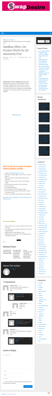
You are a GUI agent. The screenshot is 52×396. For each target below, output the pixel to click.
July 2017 (41, 260)
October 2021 (42, 181)
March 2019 (42, 223)
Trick (40, 337)
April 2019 (41, 221)
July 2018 (41, 235)
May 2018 (41, 240)
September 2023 (43, 171)
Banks (40, 289)
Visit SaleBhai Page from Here (16, 173)
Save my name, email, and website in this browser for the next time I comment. (17, 382)
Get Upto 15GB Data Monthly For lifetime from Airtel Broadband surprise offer (17, 254)
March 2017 (42, 269)
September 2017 (43, 256)
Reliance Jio (42, 328)
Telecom (41, 334)
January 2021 (42, 192)
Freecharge (42, 309)
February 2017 (42, 271)
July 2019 (41, 217)
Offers (26, 57)
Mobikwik (41, 316)
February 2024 (42, 164)
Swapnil (6, 57)
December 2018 (43, 225)
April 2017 (41, 267)
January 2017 (42, 273)
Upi (39, 341)
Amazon (41, 283)
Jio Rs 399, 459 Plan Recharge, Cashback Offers (7, 252)
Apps (40, 285)
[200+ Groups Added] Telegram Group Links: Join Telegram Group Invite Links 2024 (44, 54)
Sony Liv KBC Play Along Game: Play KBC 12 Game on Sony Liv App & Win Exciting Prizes (44, 118)
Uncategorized (42, 339)
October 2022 (42, 177)
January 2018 (42, 248)
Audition (41, 287)
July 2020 (41, 200)
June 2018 (41, 237)
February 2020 (42, 206)
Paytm (40, 322)
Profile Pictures (42, 324)
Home (6, 39)
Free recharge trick (43, 305)
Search (39, 39)
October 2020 (42, 196)
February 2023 (42, 173)
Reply (11, 290)
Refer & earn (42, 326)
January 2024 (42, 166)
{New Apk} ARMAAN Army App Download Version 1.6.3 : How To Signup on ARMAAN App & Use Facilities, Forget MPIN (44, 71)
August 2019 (42, 214)
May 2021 (41, 187)
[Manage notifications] (49, 393)
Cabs (40, 293)
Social (40, 332)
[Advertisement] (26, 22)
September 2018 (43, 231)
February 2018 (42, 246)
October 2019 (42, 210)
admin (17, 294)
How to (40, 311)
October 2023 (42, 169)
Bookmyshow (42, 291)
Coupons (41, 297)
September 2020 (43, 198)
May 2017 (41, 265)
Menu (2, 33)
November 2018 (43, 227)
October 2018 (42, 229)
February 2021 (42, 189)
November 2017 (43, 252)
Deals (40, 303)
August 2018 (42, 233)
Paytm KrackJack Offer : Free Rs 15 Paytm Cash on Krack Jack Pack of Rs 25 (27, 254)
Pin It (4, 242)
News (40, 318)
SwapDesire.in (4, 394)
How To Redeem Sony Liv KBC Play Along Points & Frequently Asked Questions (44, 128)
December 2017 (43, 250)
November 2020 (43, 194)
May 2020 (41, 202)
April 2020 (41, 204)
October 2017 (42, 254)
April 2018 (41, 242)
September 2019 (43, 212)
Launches (41, 314)
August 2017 (42, 258)
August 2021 (42, 183)
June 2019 (41, 219)
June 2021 (41, 185)
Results (41, 330)
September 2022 (43, 179)
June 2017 (41, 263)
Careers (41, 295)
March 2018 (42, 244)
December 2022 (43, 175)
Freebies (11, 39)
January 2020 (42, 208)
